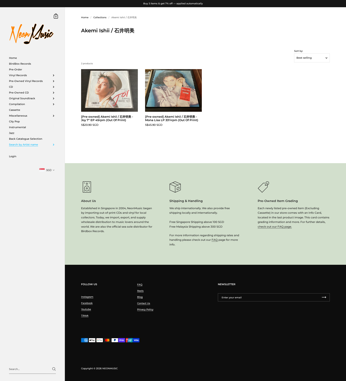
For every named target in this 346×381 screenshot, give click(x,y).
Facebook (87, 303)
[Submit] (54, 369)
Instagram (87, 296)
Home (84, 17)
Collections (100, 17)
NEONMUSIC (110, 368)
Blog (140, 296)
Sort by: (298, 51)
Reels (140, 290)
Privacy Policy (145, 309)
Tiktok (84, 315)
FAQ (215, 239)
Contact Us (143, 303)
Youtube (86, 309)
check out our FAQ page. (275, 226)
